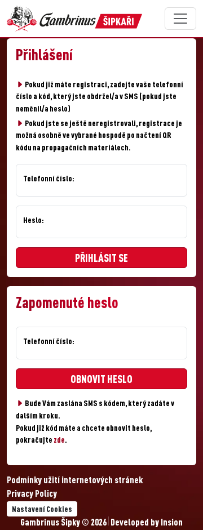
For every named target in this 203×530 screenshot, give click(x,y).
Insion (172, 523)
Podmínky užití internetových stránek (75, 481)
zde (59, 440)
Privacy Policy (32, 494)
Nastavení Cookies (42, 510)
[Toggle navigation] (180, 18)
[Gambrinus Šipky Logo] (74, 19)
